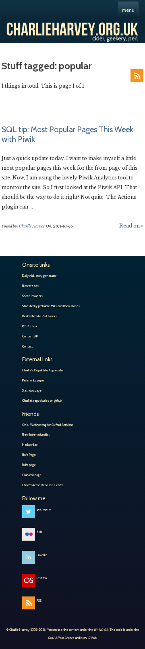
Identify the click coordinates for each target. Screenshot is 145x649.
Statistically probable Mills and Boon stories (51, 306)
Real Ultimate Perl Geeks (39, 316)
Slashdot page (31, 390)
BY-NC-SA (101, 630)
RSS (136, 75)
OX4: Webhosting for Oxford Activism (47, 425)
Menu (128, 10)
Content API (30, 336)
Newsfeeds (30, 286)
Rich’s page (29, 465)
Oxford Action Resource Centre (43, 485)
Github (91, 638)
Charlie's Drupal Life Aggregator (43, 370)
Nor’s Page (29, 455)
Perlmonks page (33, 380)
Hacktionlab (29, 444)
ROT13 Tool (29, 326)
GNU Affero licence (61, 638)
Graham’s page (31, 475)
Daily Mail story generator (39, 276)
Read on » (131, 226)
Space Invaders (32, 296)
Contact (27, 346)
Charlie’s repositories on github (42, 400)
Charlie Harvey (72, 28)
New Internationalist (36, 434)
